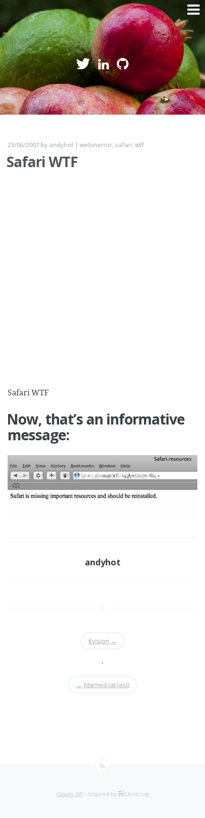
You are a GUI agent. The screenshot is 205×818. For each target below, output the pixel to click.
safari (123, 144)
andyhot (61, 144)
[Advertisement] (102, 284)
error (104, 144)
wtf (139, 144)
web (86, 144)
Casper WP (69, 793)
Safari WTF (42, 161)
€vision (103, 641)
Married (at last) (102, 684)
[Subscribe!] (102, 766)
